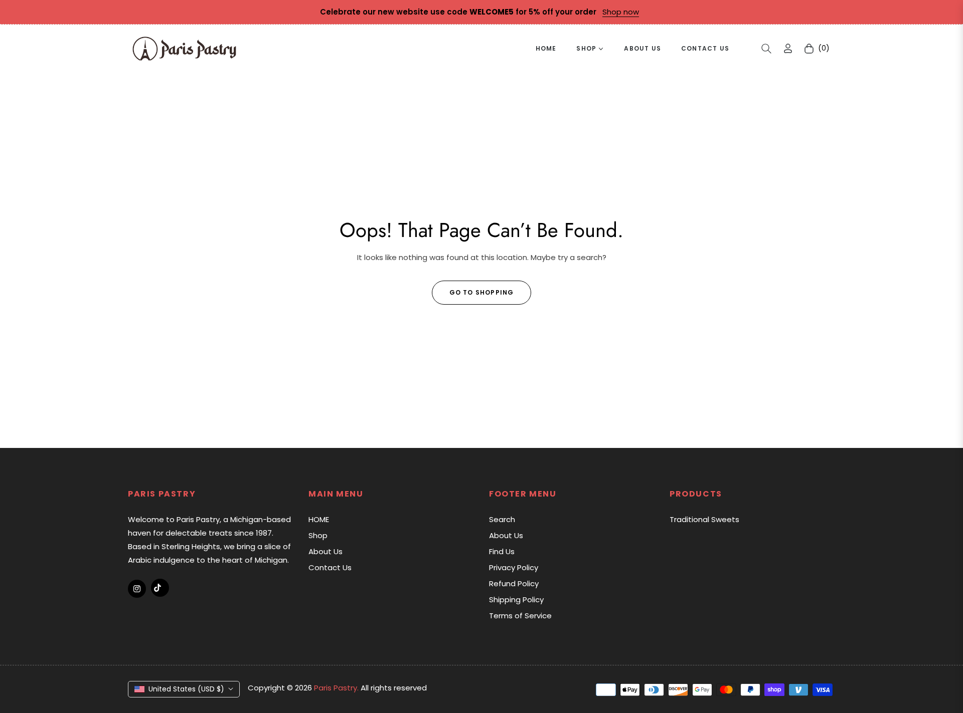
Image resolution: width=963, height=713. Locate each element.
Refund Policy (514, 583)
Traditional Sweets (704, 519)
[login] (787, 48)
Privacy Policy (513, 567)
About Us (325, 551)
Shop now (620, 12)
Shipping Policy (516, 599)
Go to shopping (481, 292)
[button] (766, 48)
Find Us (502, 551)
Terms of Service (520, 615)
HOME (318, 519)
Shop (318, 535)
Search (502, 519)
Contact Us (330, 567)
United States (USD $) (186, 689)
